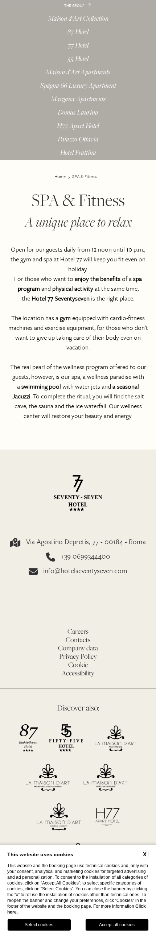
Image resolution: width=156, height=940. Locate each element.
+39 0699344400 (85, 556)
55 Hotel (78, 59)
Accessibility (78, 673)
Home (60, 176)
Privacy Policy (78, 656)
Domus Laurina (78, 112)
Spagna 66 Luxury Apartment (78, 86)
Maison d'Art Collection (78, 18)
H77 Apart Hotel (78, 126)
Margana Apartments (78, 99)
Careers (78, 631)
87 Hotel (78, 32)
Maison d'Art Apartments (78, 72)
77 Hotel (78, 45)
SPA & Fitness (84, 176)
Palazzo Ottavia (78, 139)
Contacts (78, 639)
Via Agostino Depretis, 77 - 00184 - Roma (86, 542)
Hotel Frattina (78, 153)
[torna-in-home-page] (78, 494)
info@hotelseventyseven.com (85, 571)
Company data (78, 648)
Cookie (78, 664)
